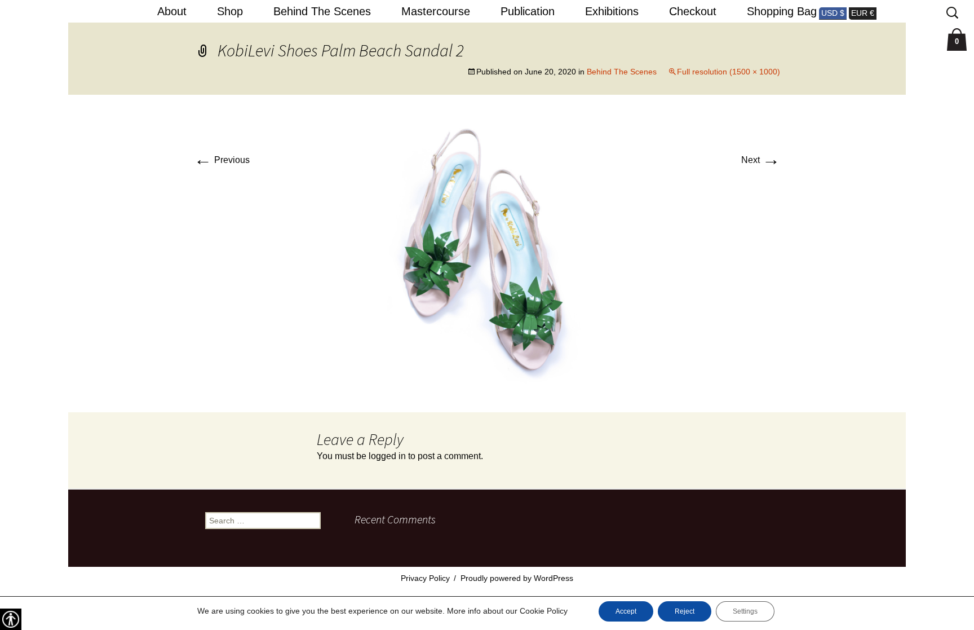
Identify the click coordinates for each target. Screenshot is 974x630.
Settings (745, 611)
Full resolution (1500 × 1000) (728, 71)
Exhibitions (612, 11)
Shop (230, 11)
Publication (528, 11)
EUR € (862, 12)
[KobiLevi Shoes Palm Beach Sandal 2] (487, 253)
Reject (684, 611)
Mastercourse (435, 11)
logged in (387, 456)
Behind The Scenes (322, 11)
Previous (222, 160)
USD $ (832, 12)
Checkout (692, 11)
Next (760, 160)
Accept (626, 611)
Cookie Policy (544, 610)
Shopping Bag (782, 11)
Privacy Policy (425, 578)
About (172, 11)
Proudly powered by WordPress (517, 578)
